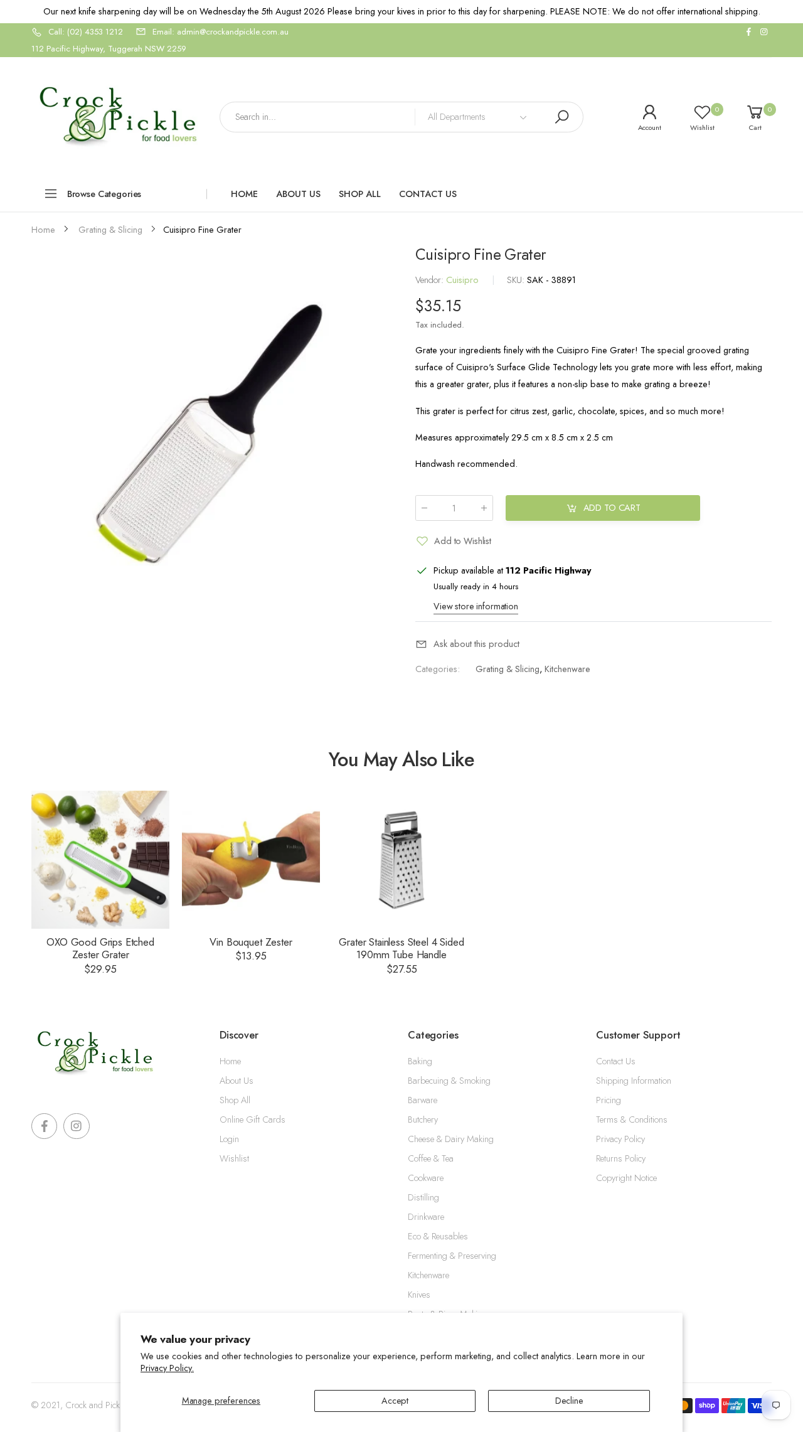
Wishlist (234, 1158)
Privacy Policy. (167, 1368)
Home (230, 1061)
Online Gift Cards (252, 1119)
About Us (236, 1080)
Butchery (423, 1119)
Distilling (423, 1197)
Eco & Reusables (438, 1236)
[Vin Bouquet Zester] (251, 860)
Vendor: (430, 280)
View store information (475, 606)
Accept (394, 1400)
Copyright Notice (626, 1178)
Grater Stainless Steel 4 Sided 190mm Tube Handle (401, 948)
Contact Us (615, 1061)
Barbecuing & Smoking (449, 1080)
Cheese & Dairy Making (451, 1139)
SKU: (517, 280)
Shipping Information (633, 1080)
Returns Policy (621, 1158)
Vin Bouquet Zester (251, 941)
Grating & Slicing (508, 669)
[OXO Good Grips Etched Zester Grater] (100, 860)
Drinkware (426, 1216)
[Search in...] (561, 117)
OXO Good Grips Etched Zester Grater (100, 948)
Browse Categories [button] (104, 194)
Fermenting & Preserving (452, 1255)
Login (229, 1139)
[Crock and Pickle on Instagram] (764, 32)
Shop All (235, 1100)
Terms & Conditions (631, 1119)
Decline (569, 1400)
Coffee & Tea (431, 1158)
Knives (419, 1294)
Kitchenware (567, 669)
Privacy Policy (620, 1139)
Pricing (608, 1100)
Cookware (426, 1178)
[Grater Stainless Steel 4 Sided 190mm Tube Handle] (401, 860)
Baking (420, 1061)
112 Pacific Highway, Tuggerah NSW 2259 (108, 49)
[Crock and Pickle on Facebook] (748, 32)
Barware (422, 1100)
